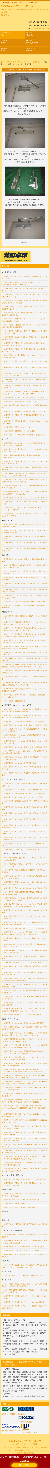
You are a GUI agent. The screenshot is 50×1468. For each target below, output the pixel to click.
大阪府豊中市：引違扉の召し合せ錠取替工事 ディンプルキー (25, 411)
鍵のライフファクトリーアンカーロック (14, 62)
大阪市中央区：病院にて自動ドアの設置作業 (19, 1207)
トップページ (6, 34)
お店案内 (30, 34)
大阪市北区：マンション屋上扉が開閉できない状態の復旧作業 (25, 601)
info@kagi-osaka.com (41, 28)
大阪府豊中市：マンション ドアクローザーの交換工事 (23, 797)
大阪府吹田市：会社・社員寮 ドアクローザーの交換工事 (24, 793)
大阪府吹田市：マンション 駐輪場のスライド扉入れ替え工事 (25, 747)
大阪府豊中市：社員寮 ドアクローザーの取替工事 (21, 849)
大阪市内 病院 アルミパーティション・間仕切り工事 (23, 1275)
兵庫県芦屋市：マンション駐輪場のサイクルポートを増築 (24, 1247)
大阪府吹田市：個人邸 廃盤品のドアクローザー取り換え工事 (25, 789)
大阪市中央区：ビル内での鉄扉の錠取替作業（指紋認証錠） (25, 435)
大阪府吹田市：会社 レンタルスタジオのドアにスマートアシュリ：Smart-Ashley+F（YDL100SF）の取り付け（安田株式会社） (24, 1108)
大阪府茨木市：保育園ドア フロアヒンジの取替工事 (22, 1015)
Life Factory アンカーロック (25, 1442)
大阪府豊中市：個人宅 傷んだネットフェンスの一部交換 (24, 1302)
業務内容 (4, 42)
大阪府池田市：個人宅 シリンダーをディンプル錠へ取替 (24, 398)
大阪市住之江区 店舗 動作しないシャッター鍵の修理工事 (25, 1179)
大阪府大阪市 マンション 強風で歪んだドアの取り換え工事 (25, 725)
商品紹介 (4, 50)
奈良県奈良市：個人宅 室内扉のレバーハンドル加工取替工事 (25, 498)
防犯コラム (32, 42)
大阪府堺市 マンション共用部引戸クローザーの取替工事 (24, 721)
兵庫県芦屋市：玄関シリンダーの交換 (17, 427)
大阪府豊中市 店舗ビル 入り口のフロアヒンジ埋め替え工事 (25, 888)
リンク (28, 1450)
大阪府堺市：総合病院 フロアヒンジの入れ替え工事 (22, 962)
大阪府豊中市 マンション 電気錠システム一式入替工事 (24, 1023)
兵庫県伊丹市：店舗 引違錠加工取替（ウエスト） (21, 401)
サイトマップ (37, 1450)
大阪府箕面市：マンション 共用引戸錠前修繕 (20, 763)
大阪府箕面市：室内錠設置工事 (15, 701)
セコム (10, 1450)
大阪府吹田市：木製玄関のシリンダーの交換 (19, 431)
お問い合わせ (31, 50)
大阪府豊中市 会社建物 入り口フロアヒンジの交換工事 (24, 928)
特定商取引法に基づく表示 (25, 1453)
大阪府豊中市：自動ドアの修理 (15, 1203)
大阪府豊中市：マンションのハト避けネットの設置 (21, 1250)
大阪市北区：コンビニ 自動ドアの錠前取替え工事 (21, 1200)
